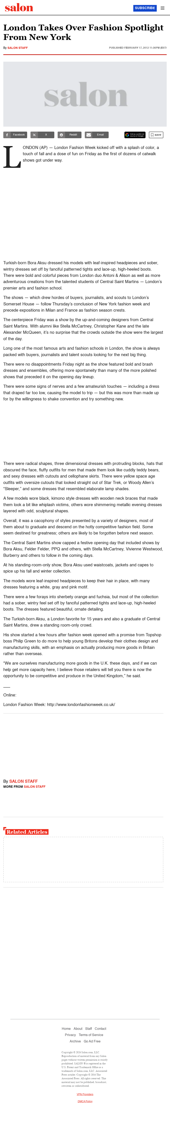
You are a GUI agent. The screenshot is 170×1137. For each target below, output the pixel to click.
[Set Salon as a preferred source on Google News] (135, 135)
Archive (75, 1041)
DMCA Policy (85, 1101)
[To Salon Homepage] (19, 7)
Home (66, 1029)
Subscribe (145, 8)
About (78, 1029)
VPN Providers (85, 1094)
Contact (100, 1029)
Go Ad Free (92, 1041)
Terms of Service (91, 1035)
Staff (88, 1029)
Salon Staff (17, 48)
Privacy (70, 1035)
